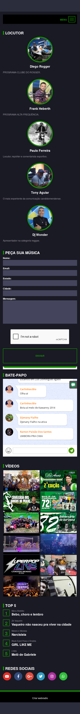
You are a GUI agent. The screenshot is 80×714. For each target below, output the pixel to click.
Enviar (40, 355)
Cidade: (7, 288)
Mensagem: (9, 298)
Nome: (6, 258)
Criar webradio (40, 698)
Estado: (7, 278)
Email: (6, 268)
